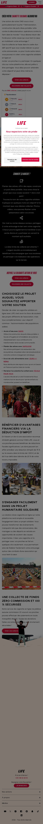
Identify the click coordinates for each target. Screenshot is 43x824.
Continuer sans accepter (21, 128)
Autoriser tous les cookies (30, 159)
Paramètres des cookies (12, 160)
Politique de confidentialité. (23, 154)
